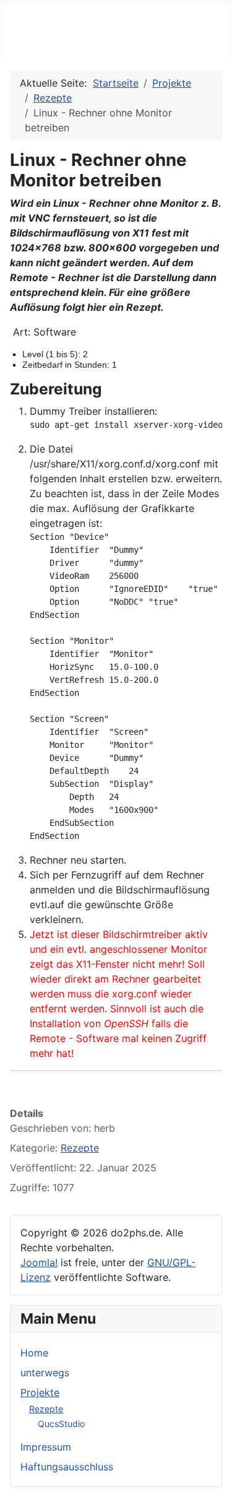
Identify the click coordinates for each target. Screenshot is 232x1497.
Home (34, 1353)
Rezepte (46, 1409)
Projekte (39, 1392)
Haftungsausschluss (66, 1466)
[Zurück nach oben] (216, 1481)
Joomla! (39, 1262)
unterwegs (44, 1372)
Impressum (45, 1447)
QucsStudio (61, 1423)
